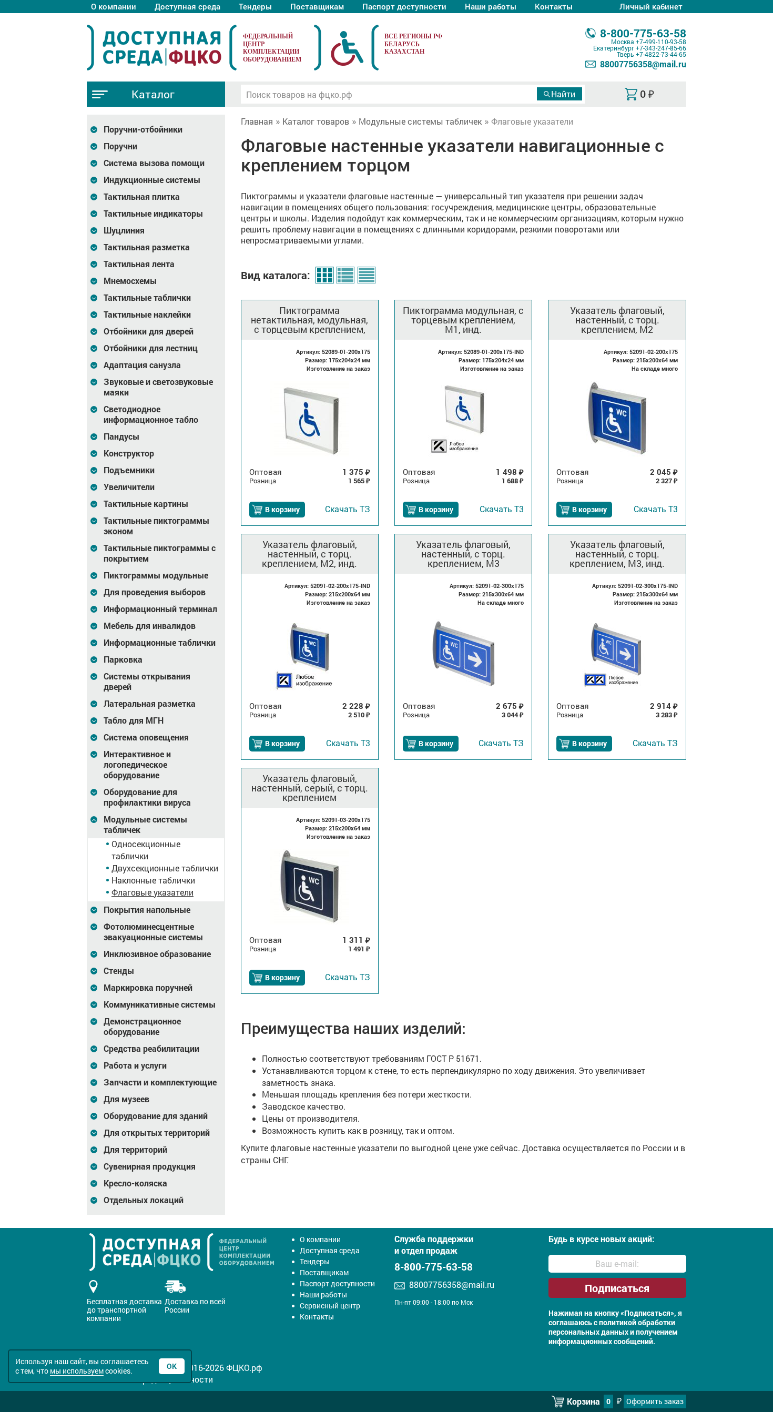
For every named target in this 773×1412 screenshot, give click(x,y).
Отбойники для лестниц (151, 348)
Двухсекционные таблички (164, 867)
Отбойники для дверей (149, 331)
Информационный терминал (160, 609)
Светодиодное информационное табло (151, 414)
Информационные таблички (160, 642)
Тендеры (255, 6)
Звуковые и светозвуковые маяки (158, 387)
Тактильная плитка (142, 196)
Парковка (123, 659)
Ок (172, 1366)
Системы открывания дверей (147, 681)
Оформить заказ (655, 1401)
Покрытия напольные (147, 910)
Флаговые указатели (152, 892)
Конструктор (129, 453)
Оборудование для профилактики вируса (147, 797)
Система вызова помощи (154, 163)
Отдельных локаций (144, 1200)
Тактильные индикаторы (153, 213)
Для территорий (135, 1149)
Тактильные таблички (147, 297)
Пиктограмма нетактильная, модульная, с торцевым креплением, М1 (309, 320)
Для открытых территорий (157, 1132)
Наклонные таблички (153, 880)
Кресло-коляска (135, 1183)
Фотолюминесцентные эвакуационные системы (153, 931)
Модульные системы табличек (145, 824)
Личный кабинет (651, 6)
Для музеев (126, 1099)
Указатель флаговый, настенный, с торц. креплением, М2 (617, 320)
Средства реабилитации (151, 1048)
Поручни (120, 146)
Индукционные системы (152, 180)
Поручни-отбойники (143, 129)
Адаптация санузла (142, 365)
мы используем (77, 1371)
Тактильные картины (146, 504)
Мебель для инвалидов (150, 626)
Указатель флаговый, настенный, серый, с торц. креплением (309, 788)
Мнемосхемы (130, 281)
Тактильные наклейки (147, 314)
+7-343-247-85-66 (661, 48)
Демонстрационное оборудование (142, 1026)
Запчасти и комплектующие (160, 1082)
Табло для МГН (134, 720)
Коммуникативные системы (160, 1004)
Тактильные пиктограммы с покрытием (160, 553)
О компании (113, 6)
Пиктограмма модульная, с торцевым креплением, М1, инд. (463, 320)
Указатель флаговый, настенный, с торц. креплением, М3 (463, 554)
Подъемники (129, 470)
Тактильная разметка (147, 247)
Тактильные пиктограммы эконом (156, 525)
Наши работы (490, 6)
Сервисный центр (330, 1306)
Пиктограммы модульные (156, 575)
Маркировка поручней (148, 987)
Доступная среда (187, 6)
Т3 (502, 508)
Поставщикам (317, 6)
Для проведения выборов (155, 592)
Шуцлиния (124, 230)
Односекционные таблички (145, 849)
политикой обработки (637, 1322)
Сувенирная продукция (150, 1166)
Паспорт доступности (404, 6)
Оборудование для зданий (156, 1116)
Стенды (119, 971)
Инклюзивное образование (157, 954)
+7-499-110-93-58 (661, 41)
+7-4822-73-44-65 (661, 54)
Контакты (554, 6)
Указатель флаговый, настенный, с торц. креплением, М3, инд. (617, 554)
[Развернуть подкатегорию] (93, 129)
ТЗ (347, 508)
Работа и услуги (135, 1065)
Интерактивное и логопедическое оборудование (137, 764)
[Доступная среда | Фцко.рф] (162, 47)
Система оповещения (146, 737)
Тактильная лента (139, 264)
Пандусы (121, 436)
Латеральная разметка (150, 703)
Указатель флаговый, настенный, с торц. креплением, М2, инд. (309, 554)
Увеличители (129, 487)
